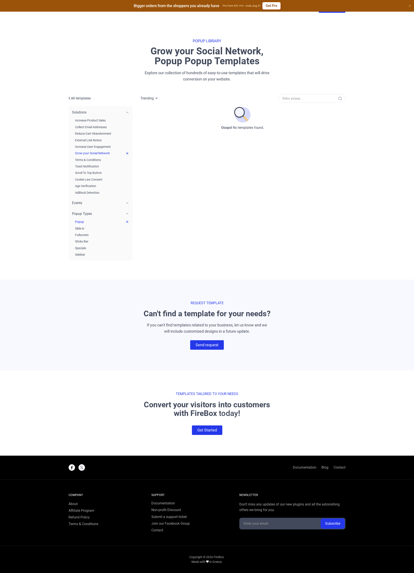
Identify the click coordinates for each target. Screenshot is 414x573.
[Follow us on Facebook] (72, 467)
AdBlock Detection (87, 192)
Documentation (304, 467)
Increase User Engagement (93, 146)
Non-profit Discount (166, 510)
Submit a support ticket (169, 517)
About (73, 504)
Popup (79, 222)
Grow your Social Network (92, 153)
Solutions (79, 112)
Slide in (79, 228)
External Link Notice (88, 140)
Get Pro (271, 6)
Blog (324, 467)
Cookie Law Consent (88, 179)
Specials (80, 248)
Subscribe (332, 523)
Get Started (207, 430)
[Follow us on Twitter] (81, 467)
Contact (339, 467)
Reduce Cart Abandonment (93, 133)
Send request (207, 345)
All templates (80, 98)
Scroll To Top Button (88, 173)
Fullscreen (82, 235)
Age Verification (85, 186)
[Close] (410, 6)
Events (77, 203)
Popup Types (82, 214)
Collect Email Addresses (91, 127)
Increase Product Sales (90, 120)
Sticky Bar (81, 241)
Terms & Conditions (88, 160)
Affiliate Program (81, 510)
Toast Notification (87, 166)
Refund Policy (79, 517)
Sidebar (80, 254)
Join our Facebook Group (170, 523)
